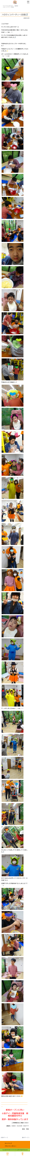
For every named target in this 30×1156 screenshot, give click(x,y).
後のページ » (25, 1137)
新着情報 (16, 5)
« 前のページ (4, 1137)
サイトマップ (8, 1143)
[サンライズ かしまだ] (13, 2)
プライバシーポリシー (10, 1146)
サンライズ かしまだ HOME (8, 5)
